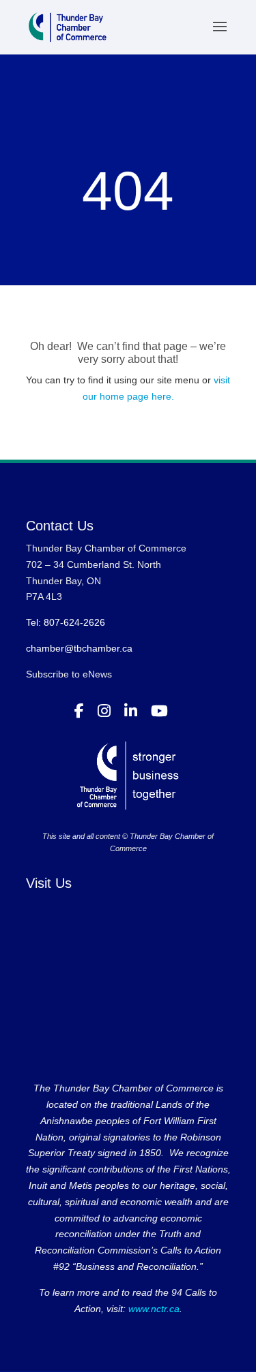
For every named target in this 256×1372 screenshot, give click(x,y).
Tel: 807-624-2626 (65, 622)
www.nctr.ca (153, 1308)
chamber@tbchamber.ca (79, 648)
